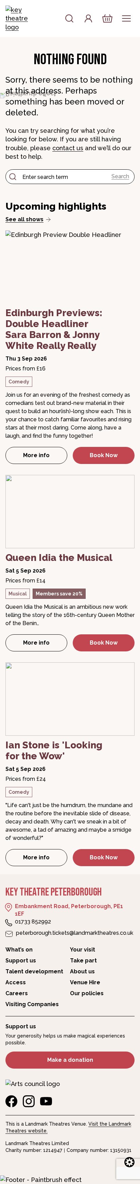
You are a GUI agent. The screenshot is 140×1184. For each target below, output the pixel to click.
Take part (83, 960)
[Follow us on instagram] (29, 1101)
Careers (16, 993)
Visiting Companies (32, 1004)
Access (15, 982)
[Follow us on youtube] (46, 1101)
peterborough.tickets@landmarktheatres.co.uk (74, 933)
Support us (20, 960)
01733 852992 (33, 921)
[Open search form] (69, 18)
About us (82, 971)
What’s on (19, 949)
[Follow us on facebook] (11, 1101)
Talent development (34, 971)
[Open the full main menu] (126, 18)
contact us (67, 148)
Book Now (104, 455)
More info (45, 457)
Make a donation (70, 1060)
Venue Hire (85, 982)
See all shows (24, 219)
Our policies (87, 993)
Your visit (82, 949)
